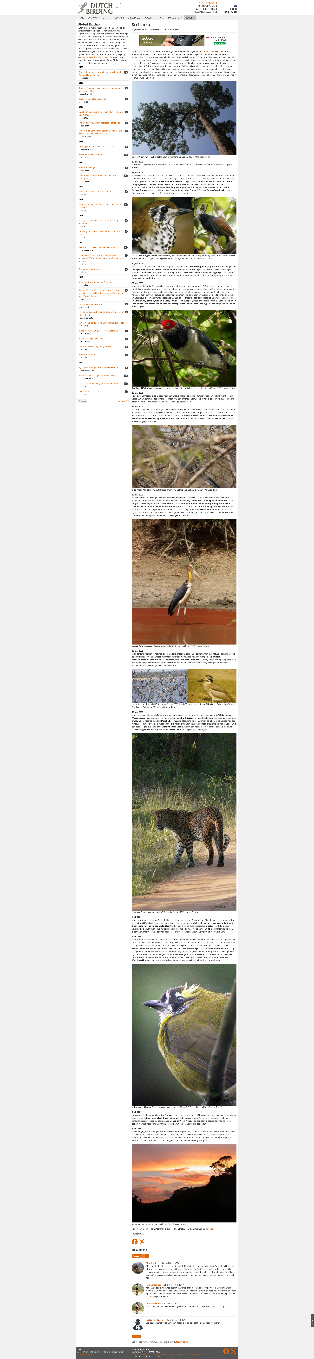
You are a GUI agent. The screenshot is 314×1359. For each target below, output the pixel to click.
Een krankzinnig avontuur (90, 304)
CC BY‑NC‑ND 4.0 (85, 1354)
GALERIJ (149, 17)
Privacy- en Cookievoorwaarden (173, 1354)
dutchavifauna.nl (207, 6)
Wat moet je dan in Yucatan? (91, 338)
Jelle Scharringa (153, 1285)
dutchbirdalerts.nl (206, 9)
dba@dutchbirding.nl (139, 1354)
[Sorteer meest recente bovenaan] (147, 1256)
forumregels (182, 1341)
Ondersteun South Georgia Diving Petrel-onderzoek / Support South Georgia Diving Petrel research (101, 258)
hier (211, 1228)
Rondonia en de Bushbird (90, 154)
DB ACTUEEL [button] (134, 17)
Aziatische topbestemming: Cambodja (95, 282)
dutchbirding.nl (208, 3)
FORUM (160, 17)
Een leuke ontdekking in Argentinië (94, 346)
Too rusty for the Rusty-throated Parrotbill (98, 383)
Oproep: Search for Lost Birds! (92, 99)
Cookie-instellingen (196, 1354)
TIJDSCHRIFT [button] (118, 17)
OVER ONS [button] (93, 17)
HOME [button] (81, 17)
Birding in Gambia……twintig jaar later (95, 191)
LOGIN (233, 9)
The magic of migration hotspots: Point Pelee (99, 122)
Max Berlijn (151, 1263)
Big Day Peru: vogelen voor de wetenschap (98, 367)
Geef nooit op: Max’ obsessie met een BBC (97, 247)
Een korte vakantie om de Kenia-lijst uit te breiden (101, 322)
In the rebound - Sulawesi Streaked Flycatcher (99, 330)
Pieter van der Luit (155, 1320)
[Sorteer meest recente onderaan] (143, 1256)
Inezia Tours (208, 51)
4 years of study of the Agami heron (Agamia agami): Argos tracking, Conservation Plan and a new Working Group (100, 293)
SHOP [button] (105, 17)
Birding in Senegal (86, 167)
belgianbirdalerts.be (205, 12)
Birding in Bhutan (86, 354)
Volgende (122, 401)
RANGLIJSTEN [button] (173, 17)
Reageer (136, 1256)
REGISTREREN (230, 12)
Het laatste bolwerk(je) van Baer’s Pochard (98, 375)
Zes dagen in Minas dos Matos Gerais (95, 146)
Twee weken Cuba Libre (89, 391)
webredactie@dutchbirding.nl (95, 57)
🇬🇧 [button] (235, 6)
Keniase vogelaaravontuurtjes (92, 269)
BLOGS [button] (189, 17)
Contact (154, 1354)
